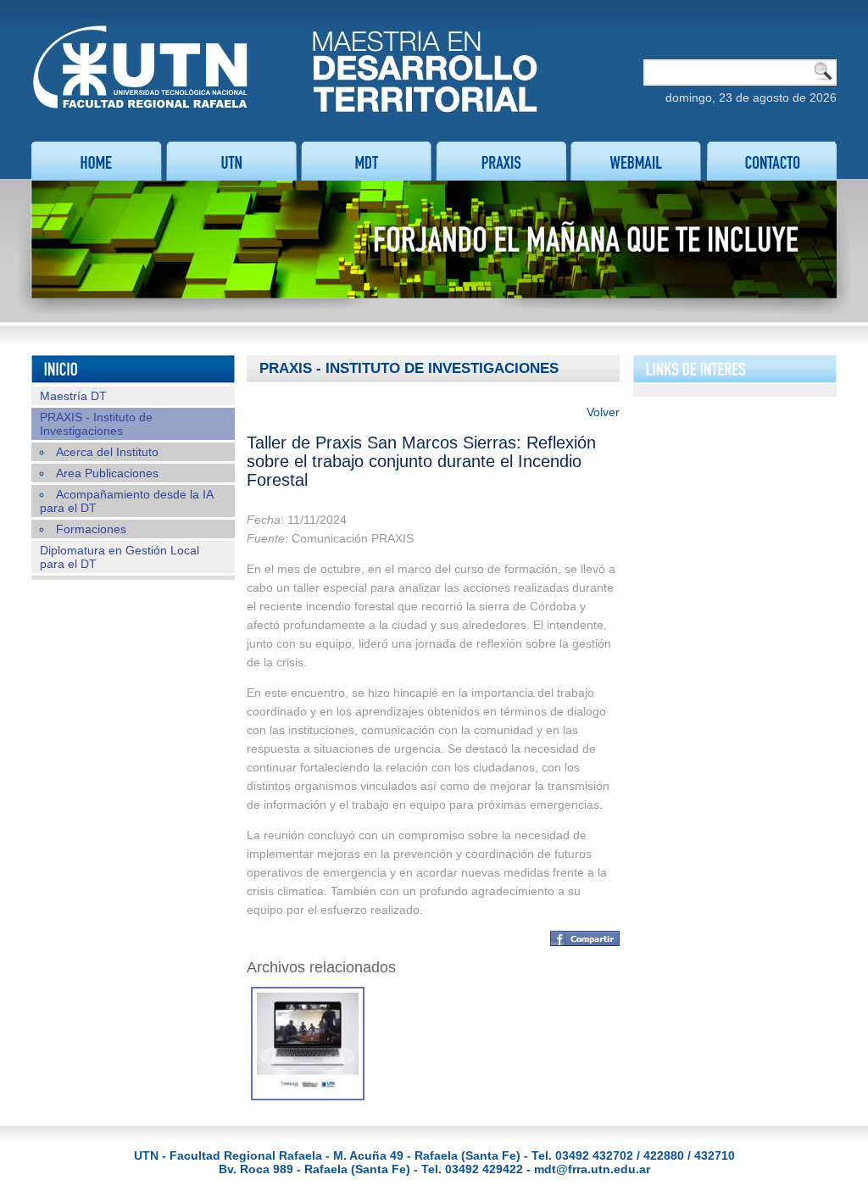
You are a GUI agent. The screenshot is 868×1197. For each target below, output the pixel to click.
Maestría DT (73, 396)
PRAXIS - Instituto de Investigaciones (96, 423)
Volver (603, 412)
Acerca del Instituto (107, 452)
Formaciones (91, 529)
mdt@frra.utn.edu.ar (592, 1169)
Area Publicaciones (107, 473)
